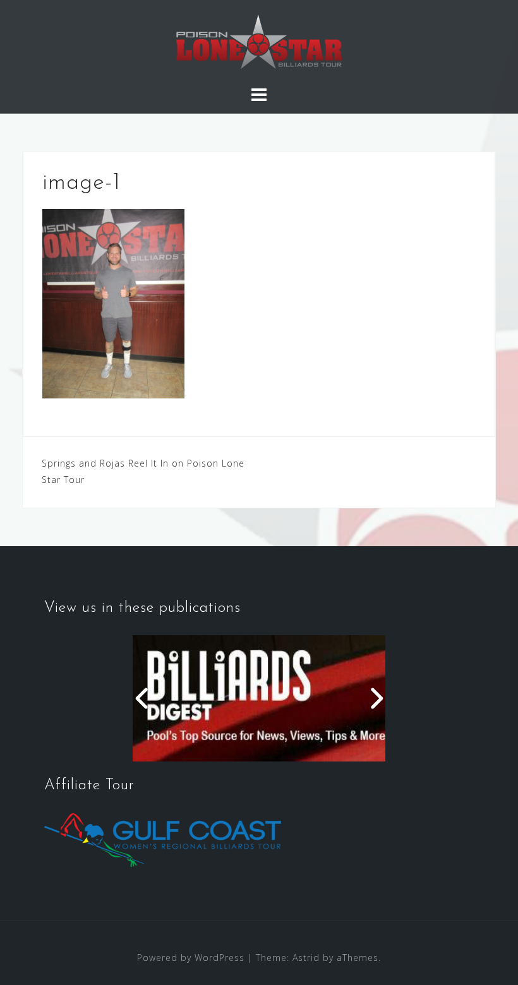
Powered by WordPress (190, 958)
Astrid (306, 958)
